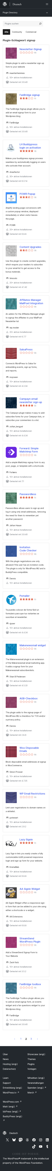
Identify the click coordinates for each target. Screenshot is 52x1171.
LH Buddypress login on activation (30, 146)
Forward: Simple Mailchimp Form (29, 450)
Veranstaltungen (35, 1083)
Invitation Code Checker (28, 549)
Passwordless (28, 494)
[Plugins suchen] (40, 23)
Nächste (37, 1039)
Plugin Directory (10, 12)
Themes (31, 1059)
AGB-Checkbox (29, 698)
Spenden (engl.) (36, 1087)
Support (7, 1083)
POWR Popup (27, 193)
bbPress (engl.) (12, 1111)
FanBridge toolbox (30, 984)
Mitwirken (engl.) (36, 1078)
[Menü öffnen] (47, 4)
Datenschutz (9, 1069)
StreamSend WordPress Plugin (30, 940)
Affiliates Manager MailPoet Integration (31, 301)
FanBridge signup (30, 95)
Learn (5, 1078)
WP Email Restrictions (32, 793)
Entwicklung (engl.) (12, 1087)
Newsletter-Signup (31, 49)
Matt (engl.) (10, 1106)
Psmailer (25, 595)
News (6, 1059)
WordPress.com (12, 1101)
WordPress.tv (11, 1092)
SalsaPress (26, 349)
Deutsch (13, 1133)
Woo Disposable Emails (29, 749)
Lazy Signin (26, 839)
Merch (32, 1092)
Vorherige (14, 1039)
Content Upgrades (30, 247)
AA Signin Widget (30, 888)
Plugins (31, 1064)
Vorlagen (31, 1069)
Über (5, 1054)
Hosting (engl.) (10, 1064)
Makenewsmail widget (33, 645)
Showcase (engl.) (36, 1054)
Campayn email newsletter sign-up (31, 400)
